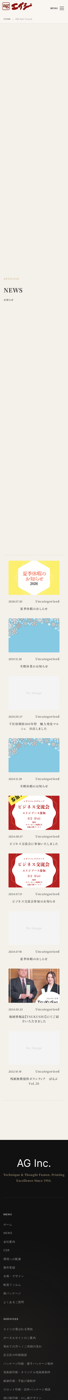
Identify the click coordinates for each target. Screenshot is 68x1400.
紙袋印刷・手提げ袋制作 (19, 1381)
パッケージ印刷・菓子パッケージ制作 (28, 1363)
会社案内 (9, 1241)
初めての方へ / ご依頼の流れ (22, 1346)
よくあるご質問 (13, 1302)
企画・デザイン (13, 1276)
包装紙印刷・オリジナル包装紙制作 (27, 1372)
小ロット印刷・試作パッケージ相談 (27, 1389)
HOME (7, 19)
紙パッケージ (12, 1293)
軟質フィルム (12, 1284)
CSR (6, 1250)
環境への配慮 (12, 1259)
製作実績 (9, 1267)
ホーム (7, 1224)
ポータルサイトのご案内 (19, 1338)
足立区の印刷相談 (15, 1355)
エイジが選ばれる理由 (18, 1329)
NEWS (7, 1233)
